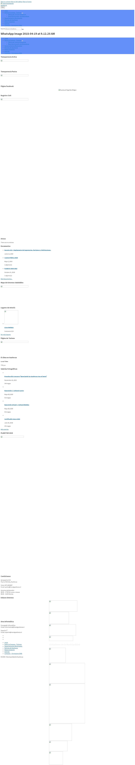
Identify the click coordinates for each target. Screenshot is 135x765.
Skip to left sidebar (16, 2)
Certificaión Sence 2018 (12, 419)
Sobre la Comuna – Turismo (13, 644)
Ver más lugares (6, 334)
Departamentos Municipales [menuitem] (13, 18)
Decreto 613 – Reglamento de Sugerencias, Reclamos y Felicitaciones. (27, 250)
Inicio (6, 642)
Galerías (7, 652)
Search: (3, 29)
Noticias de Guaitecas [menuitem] (11, 20)
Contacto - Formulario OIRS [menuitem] (13, 25)
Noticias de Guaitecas (11, 648)
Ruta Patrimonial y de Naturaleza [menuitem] (18, 16)
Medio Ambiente (9, 650)
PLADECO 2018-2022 (10, 268)
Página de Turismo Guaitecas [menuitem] (17, 14)
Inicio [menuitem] (6, 11)
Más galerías (5, 429)
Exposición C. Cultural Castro (14, 391)
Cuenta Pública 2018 (11, 258)
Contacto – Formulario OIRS (13, 653)
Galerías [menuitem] (7, 24)
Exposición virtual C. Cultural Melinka (16, 405)
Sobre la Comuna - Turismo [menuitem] (12, 12)
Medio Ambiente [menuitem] (9, 22)
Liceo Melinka (9, 327)
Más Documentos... (6, 279)
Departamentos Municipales (13, 646)
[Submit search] (22, 29)
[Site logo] (9, 5)
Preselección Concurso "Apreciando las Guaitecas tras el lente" (25, 376)
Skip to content (6, 2)
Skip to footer (27, 2)
